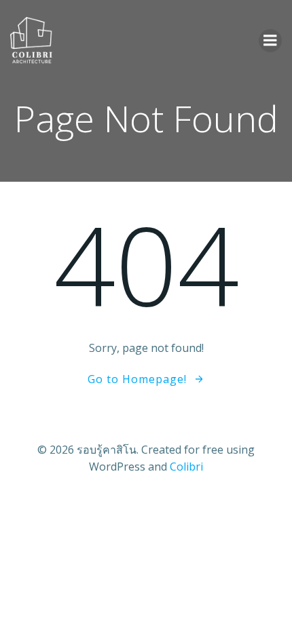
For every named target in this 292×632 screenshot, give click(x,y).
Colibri (186, 466)
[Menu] (270, 40)
